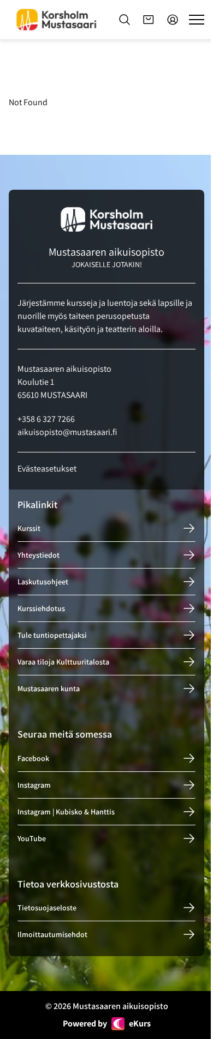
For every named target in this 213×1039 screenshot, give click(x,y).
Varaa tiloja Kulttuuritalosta (63, 662)
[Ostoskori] (149, 20)
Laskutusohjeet (42, 582)
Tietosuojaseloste (46, 908)
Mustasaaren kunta (48, 688)
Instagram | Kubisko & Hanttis (66, 812)
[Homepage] (56, 19)
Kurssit (28, 528)
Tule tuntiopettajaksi (52, 635)
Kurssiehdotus (41, 608)
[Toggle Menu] (197, 20)
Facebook (33, 758)
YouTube (31, 838)
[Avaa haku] (125, 20)
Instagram (34, 785)
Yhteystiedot (38, 555)
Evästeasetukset (46, 468)
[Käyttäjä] (173, 20)
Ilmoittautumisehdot (52, 934)
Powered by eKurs (107, 1023)
